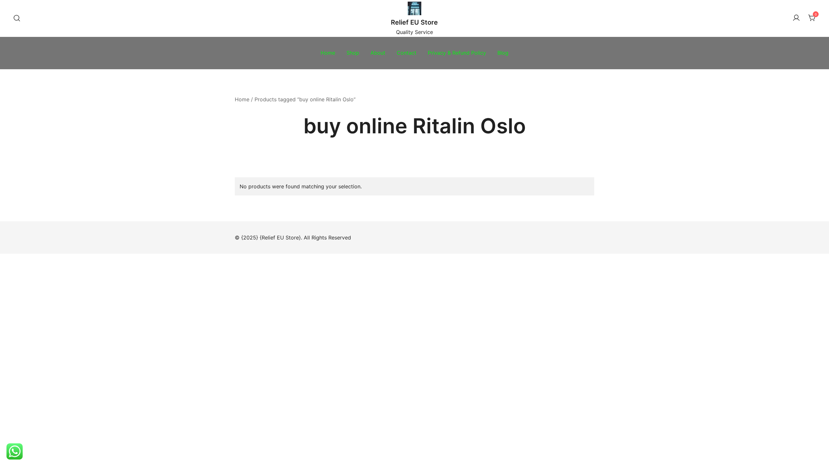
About (377, 53)
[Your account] (796, 18)
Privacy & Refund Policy (457, 53)
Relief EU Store (414, 22)
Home (328, 53)
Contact (406, 53)
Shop (352, 53)
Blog (502, 53)
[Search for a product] (17, 18)
